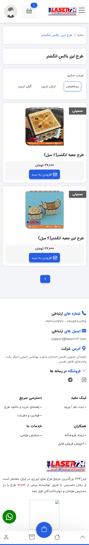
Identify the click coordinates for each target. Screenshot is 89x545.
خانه (80, 35)
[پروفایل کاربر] (6, 538)
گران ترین (25, 86)
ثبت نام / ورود (74, 407)
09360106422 (54, 322)
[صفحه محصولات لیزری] (32, 538)
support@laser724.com (68, 339)
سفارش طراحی (29, 435)
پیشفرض (72, 86)
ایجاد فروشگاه (74, 435)
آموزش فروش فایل (71, 444)
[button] (29, 11)
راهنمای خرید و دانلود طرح (21, 407)
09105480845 (76, 322)
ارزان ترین (48, 86)
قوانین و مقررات (28, 415)
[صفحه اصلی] (57, 538)
